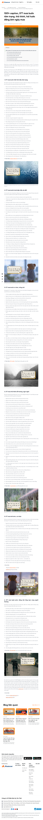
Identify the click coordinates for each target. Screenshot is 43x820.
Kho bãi (37, 2)
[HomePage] (6, 2)
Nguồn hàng (21, 2)
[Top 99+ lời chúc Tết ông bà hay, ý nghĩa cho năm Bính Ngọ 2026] (9, 731)
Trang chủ (3, 7)
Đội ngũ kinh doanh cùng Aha (16, 23)
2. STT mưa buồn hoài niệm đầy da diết (14, 53)
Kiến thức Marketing (21, 7)
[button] (2, 281)
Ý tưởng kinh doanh (15, 2)
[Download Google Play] (37, 758)
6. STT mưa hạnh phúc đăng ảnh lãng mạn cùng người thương (17, 60)
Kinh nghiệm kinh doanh (29, 2)
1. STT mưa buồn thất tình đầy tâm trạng (14, 52)
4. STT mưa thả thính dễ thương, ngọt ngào (14, 57)
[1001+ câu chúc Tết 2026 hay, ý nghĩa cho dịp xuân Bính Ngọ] (34, 711)
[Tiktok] (17, 809)
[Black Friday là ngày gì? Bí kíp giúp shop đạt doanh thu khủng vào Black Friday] (21, 711)
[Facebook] (13, 809)
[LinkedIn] (11, 809)
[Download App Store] (28, 758)
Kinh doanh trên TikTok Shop (31, 785)
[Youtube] (15, 809)
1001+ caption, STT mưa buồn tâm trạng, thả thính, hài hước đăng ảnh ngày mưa (21, 50)
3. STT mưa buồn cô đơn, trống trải (13, 55)
